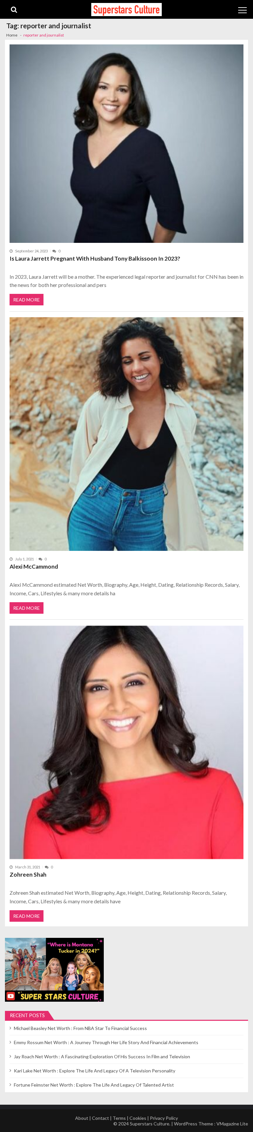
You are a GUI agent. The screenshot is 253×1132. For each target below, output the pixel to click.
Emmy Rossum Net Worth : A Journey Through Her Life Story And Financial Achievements (106, 1042)
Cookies (137, 1118)
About (81, 1118)
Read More (26, 299)
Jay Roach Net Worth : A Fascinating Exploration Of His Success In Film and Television (102, 1056)
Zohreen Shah (28, 874)
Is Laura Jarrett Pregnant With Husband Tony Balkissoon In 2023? (95, 258)
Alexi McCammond (34, 566)
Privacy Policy (164, 1118)
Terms (119, 1118)
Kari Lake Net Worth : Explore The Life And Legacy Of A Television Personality (94, 1070)
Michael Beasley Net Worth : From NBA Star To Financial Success (80, 1028)
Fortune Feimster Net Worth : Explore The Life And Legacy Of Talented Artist (94, 1085)
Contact (100, 1118)
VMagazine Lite (232, 1123)
